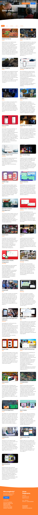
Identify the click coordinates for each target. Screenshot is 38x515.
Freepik (8, 504)
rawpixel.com (6, 506)
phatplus (10, 502)
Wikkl (7, 500)
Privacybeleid (25, 505)
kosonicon (5, 503)
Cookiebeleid (25, 506)
